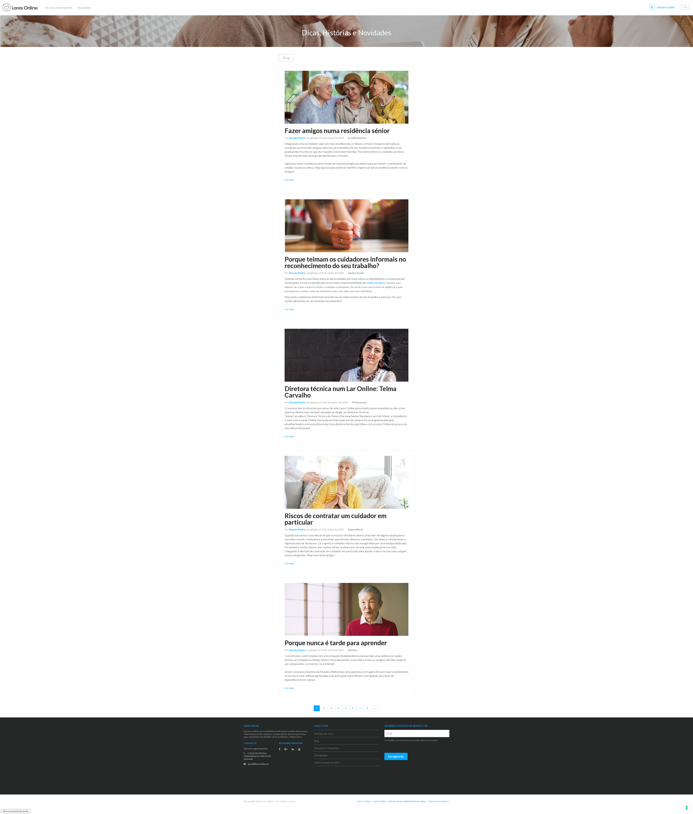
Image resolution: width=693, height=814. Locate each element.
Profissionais (359, 402)
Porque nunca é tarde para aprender (336, 643)
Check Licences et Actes (327, 762)
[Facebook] (279, 749)
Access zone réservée (58, 7)
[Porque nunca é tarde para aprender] (346, 609)
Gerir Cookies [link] (364, 801)
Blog (286, 58)
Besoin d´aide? (666, 7)
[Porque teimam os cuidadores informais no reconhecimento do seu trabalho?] (346, 225)
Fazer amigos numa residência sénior (337, 130)
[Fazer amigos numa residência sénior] (346, 97)
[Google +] (286, 749)
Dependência (355, 529)
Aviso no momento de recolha (16, 811)
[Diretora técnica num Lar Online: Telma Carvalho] (346, 355)
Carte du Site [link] (379, 801)
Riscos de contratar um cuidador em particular (335, 519)
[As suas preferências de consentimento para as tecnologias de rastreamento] (686, 807)
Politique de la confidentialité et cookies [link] (407, 801)
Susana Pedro (297, 137)
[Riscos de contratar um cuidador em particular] (346, 482)
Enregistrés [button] (396, 756)
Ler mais (289, 179)
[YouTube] (299, 749)
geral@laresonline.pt (258, 764)
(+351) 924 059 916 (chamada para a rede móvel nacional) (257, 756)
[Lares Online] (27, 7)
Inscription (84, 7)
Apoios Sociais (356, 272)
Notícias (352, 650)
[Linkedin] (293, 749)
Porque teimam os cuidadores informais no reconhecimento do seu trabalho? (345, 262)
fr (685, 7)
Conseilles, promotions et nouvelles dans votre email (410, 740)
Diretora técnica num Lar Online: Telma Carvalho (340, 392)
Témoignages (321, 755)
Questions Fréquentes (326, 748)
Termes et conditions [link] (439, 801)
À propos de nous (323, 733)
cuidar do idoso (375, 282)
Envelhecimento (357, 137)
